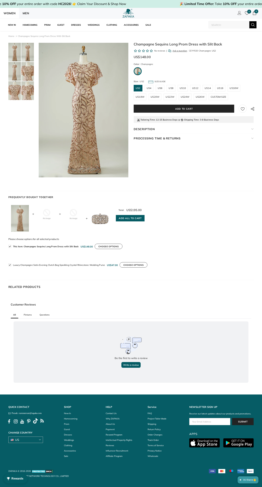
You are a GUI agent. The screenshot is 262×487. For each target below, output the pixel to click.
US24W (185, 96)
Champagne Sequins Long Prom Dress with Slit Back (46, 246)
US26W (200, 96)
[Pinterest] (29, 421)
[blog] (42, 421)
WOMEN (10, 13)
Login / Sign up (238, 14)
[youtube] (22, 421)
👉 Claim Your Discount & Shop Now (99, 4)
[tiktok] (35, 421)
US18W (140, 96)
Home (11, 36)
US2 (138, 88)
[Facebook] (9, 421)
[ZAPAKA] (128, 13)
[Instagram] (15, 421)
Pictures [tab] (28, 314)
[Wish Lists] (243, 109)
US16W (234, 88)
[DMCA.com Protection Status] (42, 471)
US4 (149, 88)
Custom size (218, 96)
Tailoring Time (147, 119)
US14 (208, 88)
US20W (155, 96)
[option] (83, 110)
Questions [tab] (45, 314)
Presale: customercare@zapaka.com (26, 413)
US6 (160, 88)
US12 (195, 88)
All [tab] (14, 314)
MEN (26, 13)
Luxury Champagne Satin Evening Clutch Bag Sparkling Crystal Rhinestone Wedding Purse (59, 265)
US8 (171, 88)
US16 (220, 88)
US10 (183, 88)
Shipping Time (191, 119)
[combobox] (229, 25)
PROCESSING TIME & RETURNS (157, 138)
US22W (170, 96)
